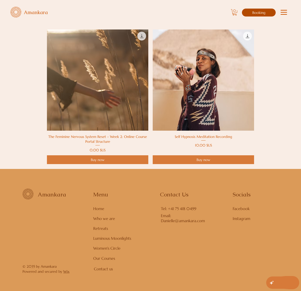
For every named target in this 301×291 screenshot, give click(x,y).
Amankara (36, 12)
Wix (66, 271)
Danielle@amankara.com (183, 220)
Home (98, 208)
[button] (234, 12)
